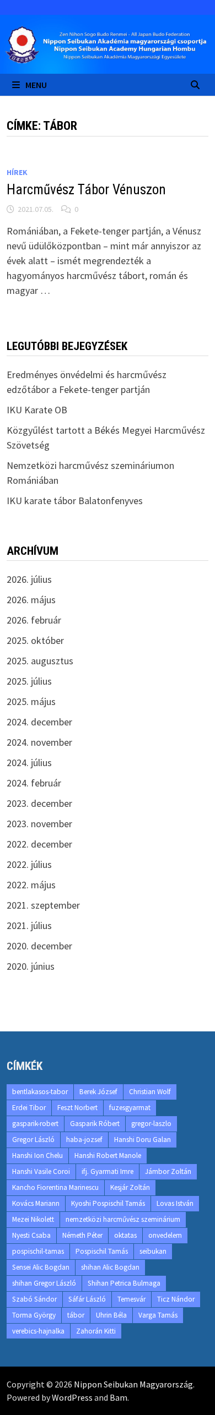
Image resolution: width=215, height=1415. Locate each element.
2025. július (29, 681)
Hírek (17, 172)
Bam (118, 1397)
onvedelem (165, 1235)
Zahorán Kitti (96, 1331)
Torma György (34, 1315)
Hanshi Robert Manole (107, 1155)
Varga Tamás (158, 1315)
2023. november (39, 823)
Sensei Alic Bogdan (40, 1267)
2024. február (34, 783)
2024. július (29, 762)
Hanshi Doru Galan (142, 1139)
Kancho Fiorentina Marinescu (55, 1187)
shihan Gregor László (44, 1283)
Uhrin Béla (111, 1315)
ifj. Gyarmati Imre (107, 1171)
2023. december (39, 803)
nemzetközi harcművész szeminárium (123, 1219)
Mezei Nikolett (33, 1219)
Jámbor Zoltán (168, 1171)
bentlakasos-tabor (40, 1091)
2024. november (39, 742)
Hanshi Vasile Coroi (41, 1171)
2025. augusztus (40, 660)
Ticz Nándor (176, 1299)
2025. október (35, 640)
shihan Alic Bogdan (110, 1267)
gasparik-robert (35, 1123)
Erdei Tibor (29, 1107)
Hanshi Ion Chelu (37, 1155)
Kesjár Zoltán (130, 1187)
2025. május (31, 701)
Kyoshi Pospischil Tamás (108, 1203)
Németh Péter (82, 1235)
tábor (75, 1315)
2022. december (39, 844)
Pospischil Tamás (102, 1251)
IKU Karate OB (37, 409)
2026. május (31, 599)
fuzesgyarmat (129, 1107)
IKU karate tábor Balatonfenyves (75, 500)
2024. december (39, 721)
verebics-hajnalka (38, 1331)
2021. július (29, 925)
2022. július (29, 864)
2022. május (31, 884)
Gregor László (33, 1139)
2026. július (29, 579)
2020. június (31, 966)
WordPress (72, 1397)
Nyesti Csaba (31, 1235)
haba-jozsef (84, 1139)
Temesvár (131, 1299)
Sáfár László (87, 1299)
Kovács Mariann (36, 1203)
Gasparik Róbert (95, 1123)
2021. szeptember (43, 905)
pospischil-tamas (38, 1251)
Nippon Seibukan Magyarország (133, 1384)
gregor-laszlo (151, 1123)
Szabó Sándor (34, 1299)
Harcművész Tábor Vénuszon (86, 190)
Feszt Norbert (77, 1107)
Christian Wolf (150, 1091)
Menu (36, 84)
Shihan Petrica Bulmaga (124, 1283)
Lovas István (175, 1203)
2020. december (39, 945)
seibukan (152, 1251)
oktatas (125, 1235)
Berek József (98, 1091)
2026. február (34, 620)
